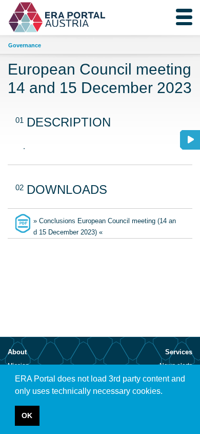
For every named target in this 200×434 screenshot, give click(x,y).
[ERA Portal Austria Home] (33, 17)
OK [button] (27, 415)
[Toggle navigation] (184, 17)
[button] (166, 391)
